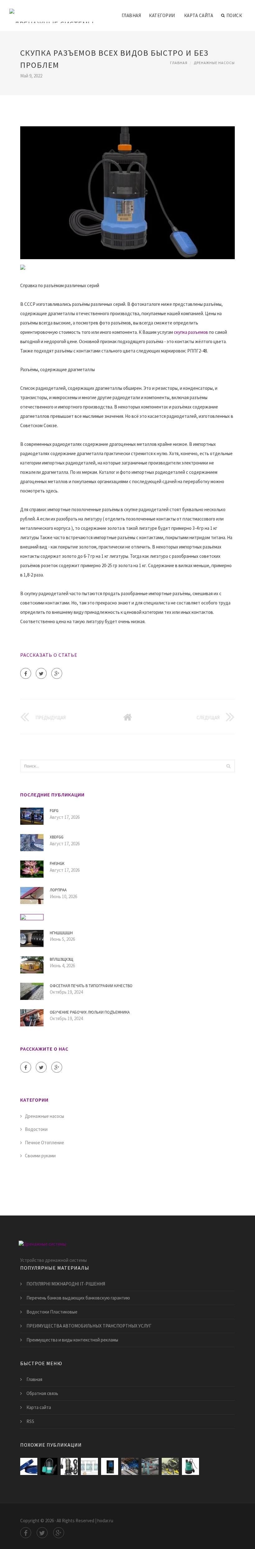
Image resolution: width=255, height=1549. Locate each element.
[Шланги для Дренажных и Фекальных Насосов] (28, 1466)
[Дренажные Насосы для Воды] (49, 1466)
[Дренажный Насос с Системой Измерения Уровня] (89, 1466)
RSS (30, 1421)
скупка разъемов (191, 332)
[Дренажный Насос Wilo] (190, 1466)
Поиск (234, 15)
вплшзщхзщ (61, 959)
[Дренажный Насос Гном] (129, 1466)
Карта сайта (198, 15)
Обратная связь (42, 1393)
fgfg (54, 810)
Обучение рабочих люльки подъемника (90, 1012)
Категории (162, 15)
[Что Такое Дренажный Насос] (150, 1466)
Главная (131, 15)
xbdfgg (56, 837)
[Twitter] (41, 673)
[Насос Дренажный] (69, 1466)
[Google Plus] (56, 673)
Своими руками (40, 1156)
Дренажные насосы (214, 62)
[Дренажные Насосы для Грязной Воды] (109, 1466)
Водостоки (36, 1129)
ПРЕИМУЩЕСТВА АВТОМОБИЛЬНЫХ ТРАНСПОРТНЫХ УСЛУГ (88, 1326)
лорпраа (58, 890)
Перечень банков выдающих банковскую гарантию (78, 1298)
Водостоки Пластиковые (51, 1312)
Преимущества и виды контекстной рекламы (72, 1340)
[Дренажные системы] (51, 11)
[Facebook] (25, 673)
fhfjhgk (57, 863)
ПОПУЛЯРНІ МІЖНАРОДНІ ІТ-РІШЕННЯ (65, 1284)
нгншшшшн (61, 932)
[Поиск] (228, 766)
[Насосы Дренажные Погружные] (170, 1466)
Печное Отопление (44, 1142)
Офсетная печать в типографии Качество (91, 985)
